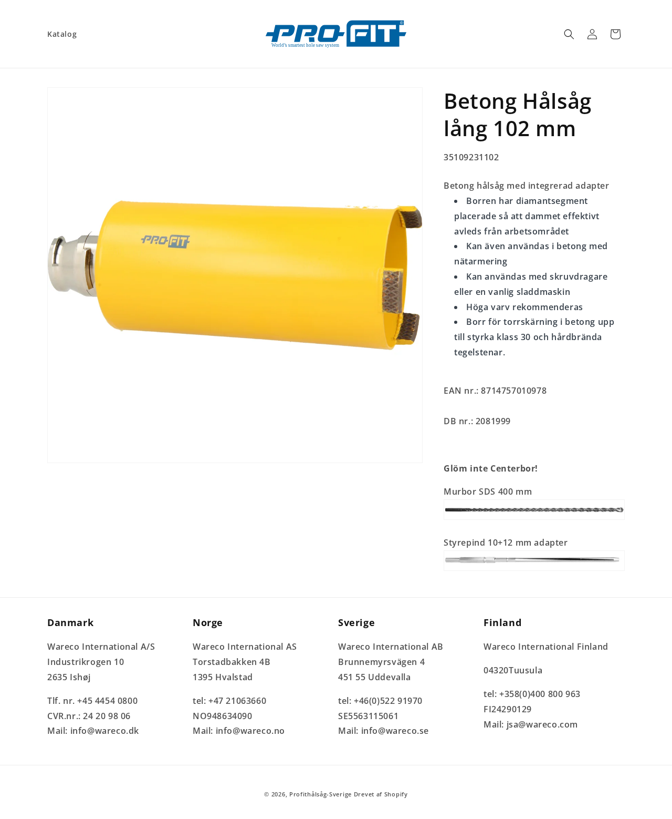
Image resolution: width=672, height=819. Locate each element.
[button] (569, 34)
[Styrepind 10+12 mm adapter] (534, 570)
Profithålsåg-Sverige (320, 794)
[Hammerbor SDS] (534, 519)
